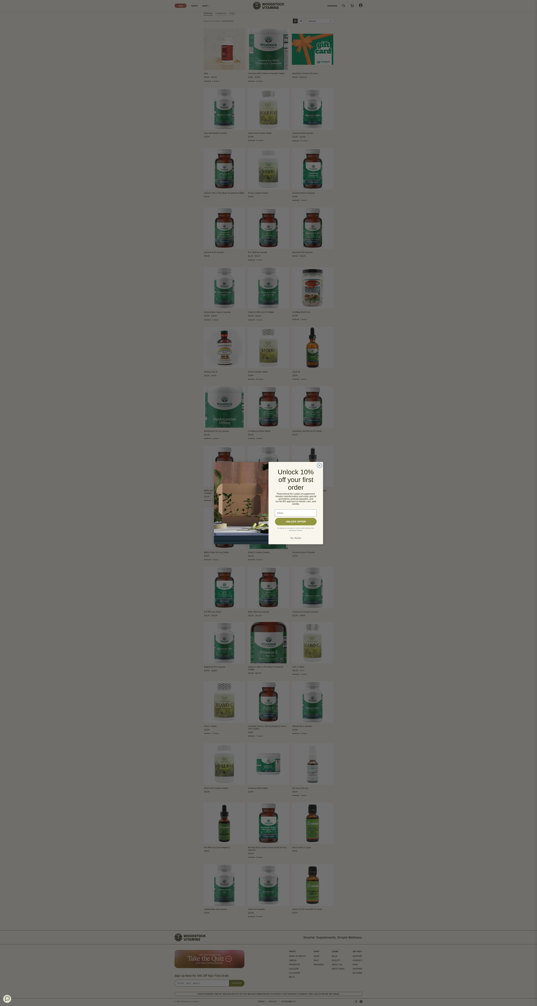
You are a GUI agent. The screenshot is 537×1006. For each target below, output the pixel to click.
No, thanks (295, 538)
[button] (7, 999)
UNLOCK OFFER (296, 521)
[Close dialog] (319, 465)
